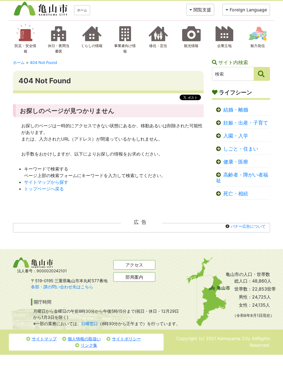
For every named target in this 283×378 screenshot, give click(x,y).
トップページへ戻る (44, 188)
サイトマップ (44, 338)
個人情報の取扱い (84, 338)
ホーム (82, 10)
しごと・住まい (240, 149)
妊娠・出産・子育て (245, 123)
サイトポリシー (126, 338)
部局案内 (134, 277)
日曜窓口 (89, 323)
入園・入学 (235, 136)
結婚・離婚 (235, 110)
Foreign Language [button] (248, 9)
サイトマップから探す (46, 182)
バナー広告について (248, 226)
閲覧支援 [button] (202, 9)
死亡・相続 (235, 193)
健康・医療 (235, 162)
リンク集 (89, 345)
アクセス (134, 265)
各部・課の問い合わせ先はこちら (62, 286)
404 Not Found (43, 62)
